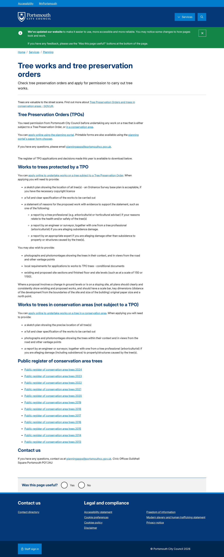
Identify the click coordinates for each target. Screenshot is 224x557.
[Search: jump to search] (202, 17)
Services (34, 52)
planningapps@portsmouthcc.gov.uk (88, 146)
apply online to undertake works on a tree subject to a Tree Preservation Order (75, 175)
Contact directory (28, 512)
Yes (72, 485)
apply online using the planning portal (51, 134)
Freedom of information (160, 512)
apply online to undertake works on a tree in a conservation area (67, 313)
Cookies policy (93, 522)
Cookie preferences (96, 517)
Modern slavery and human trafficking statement (175, 517)
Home (21, 52)
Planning (48, 52)
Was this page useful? (40, 485)
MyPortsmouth (48, 3)
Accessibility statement (98, 512)
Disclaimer (90, 527)
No (89, 485)
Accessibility (25, 3)
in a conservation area (79, 127)
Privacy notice (155, 522)
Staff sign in (31, 549)
